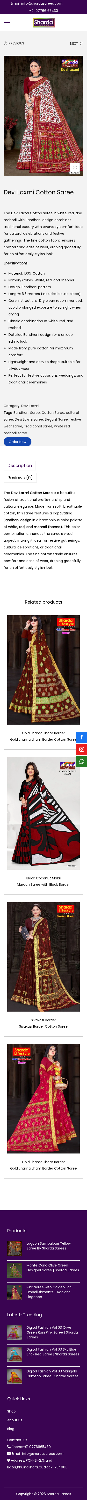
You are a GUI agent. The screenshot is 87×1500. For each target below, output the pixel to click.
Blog (10, 1428)
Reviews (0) (20, 478)
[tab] (43, 465)
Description (19, 465)
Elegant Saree (56, 419)
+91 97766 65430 (43, 10)
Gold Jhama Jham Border (43, 733)
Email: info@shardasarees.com (37, 3)
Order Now (17, 441)
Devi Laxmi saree (29, 419)
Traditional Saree (38, 426)
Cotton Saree (53, 412)
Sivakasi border (43, 1020)
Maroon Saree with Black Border (43, 884)
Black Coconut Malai (43, 878)
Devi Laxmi (30, 405)
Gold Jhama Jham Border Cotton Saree (43, 739)
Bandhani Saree (27, 412)
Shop (11, 1411)
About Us (14, 1420)
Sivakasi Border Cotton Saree (43, 1026)
